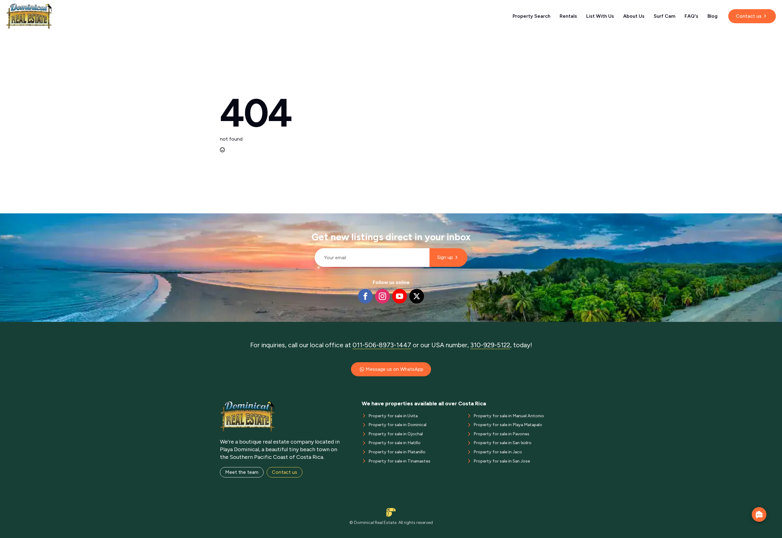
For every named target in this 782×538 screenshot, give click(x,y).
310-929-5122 (490, 345)
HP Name (312, 218)
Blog (712, 16)
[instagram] (382, 296)
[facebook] (365, 296)
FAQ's (691, 16)
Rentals (568, 16)
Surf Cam (664, 16)
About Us (634, 16)
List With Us (600, 16)
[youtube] (399, 296)
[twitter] (416, 296)
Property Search (531, 16)
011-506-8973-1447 (382, 345)
